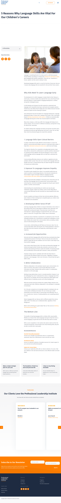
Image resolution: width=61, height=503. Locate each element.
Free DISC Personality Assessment (31, 334)
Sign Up (55, 467)
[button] (58, 2)
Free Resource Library (29, 340)
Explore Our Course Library (30, 347)
